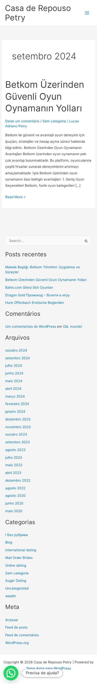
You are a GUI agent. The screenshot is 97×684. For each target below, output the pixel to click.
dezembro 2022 (17, 480)
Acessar (11, 620)
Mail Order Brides (19, 558)
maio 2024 (13, 381)
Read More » (15, 196)
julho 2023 (13, 457)
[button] (10, 673)
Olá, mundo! (72, 326)
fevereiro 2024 (17, 404)
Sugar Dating (15, 581)
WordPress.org (17, 643)
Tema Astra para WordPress (48, 668)
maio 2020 (13, 511)
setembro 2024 (17, 358)
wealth (10, 596)
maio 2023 (13, 465)
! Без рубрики (16, 535)
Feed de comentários (22, 635)
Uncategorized (17, 588)
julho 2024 (13, 365)
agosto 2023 (15, 450)
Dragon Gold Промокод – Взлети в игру (37, 295)
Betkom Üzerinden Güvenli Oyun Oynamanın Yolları (44, 96)
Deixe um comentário (22, 121)
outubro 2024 (16, 350)
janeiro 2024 (15, 411)
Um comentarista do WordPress (30, 326)
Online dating (15, 565)
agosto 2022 (15, 488)
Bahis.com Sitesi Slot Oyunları (29, 287)
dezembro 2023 (18, 419)
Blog (8, 542)
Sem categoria (54, 121)
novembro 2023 (18, 427)
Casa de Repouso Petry (38, 12)
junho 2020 (14, 503)
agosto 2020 (15, 496)
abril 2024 (13, 389)
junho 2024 (14, 373)
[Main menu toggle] (87, 13)
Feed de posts (16, 627)
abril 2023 (13, 473)
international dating (20, 550)
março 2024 (15, 396)
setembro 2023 (17, 442)
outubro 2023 (16, 434)
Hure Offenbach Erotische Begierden (34, 303)
